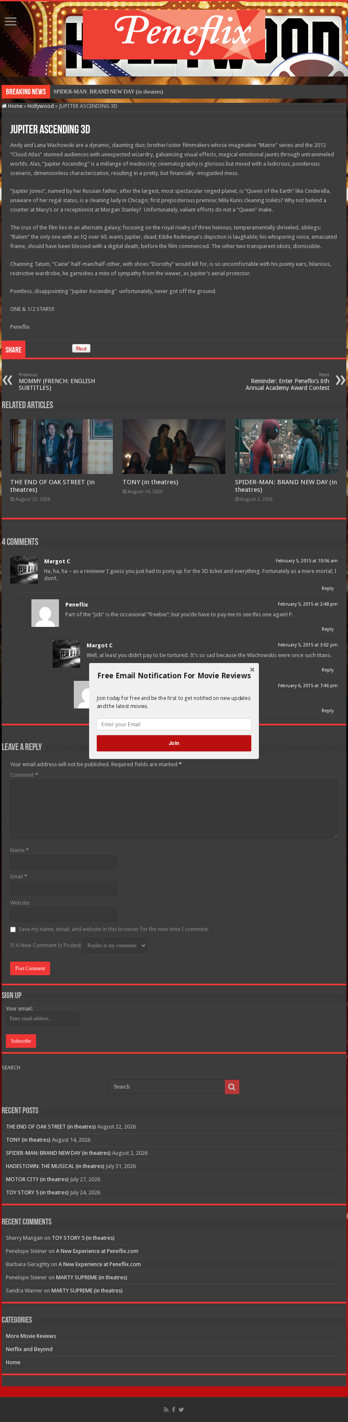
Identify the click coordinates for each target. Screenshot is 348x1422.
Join (174, 743)
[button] (174, 676)
